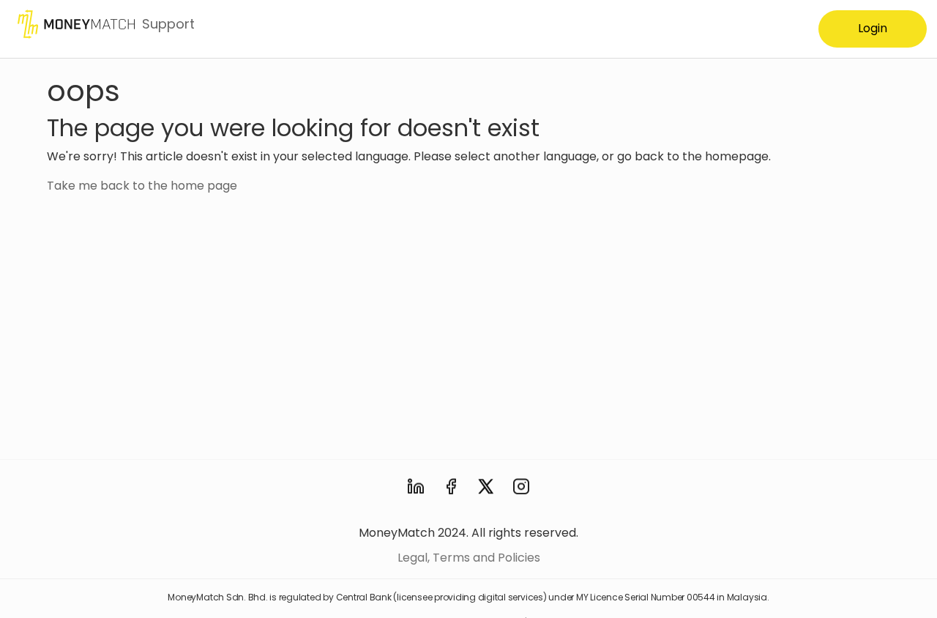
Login (872, 28)
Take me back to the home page (142, 185)
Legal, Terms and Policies (468, 557)
